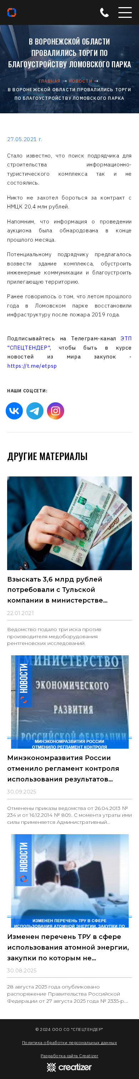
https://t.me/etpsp (32, 365)
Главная (50, 81)
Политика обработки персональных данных (69, 1042)
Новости (80, 81)
